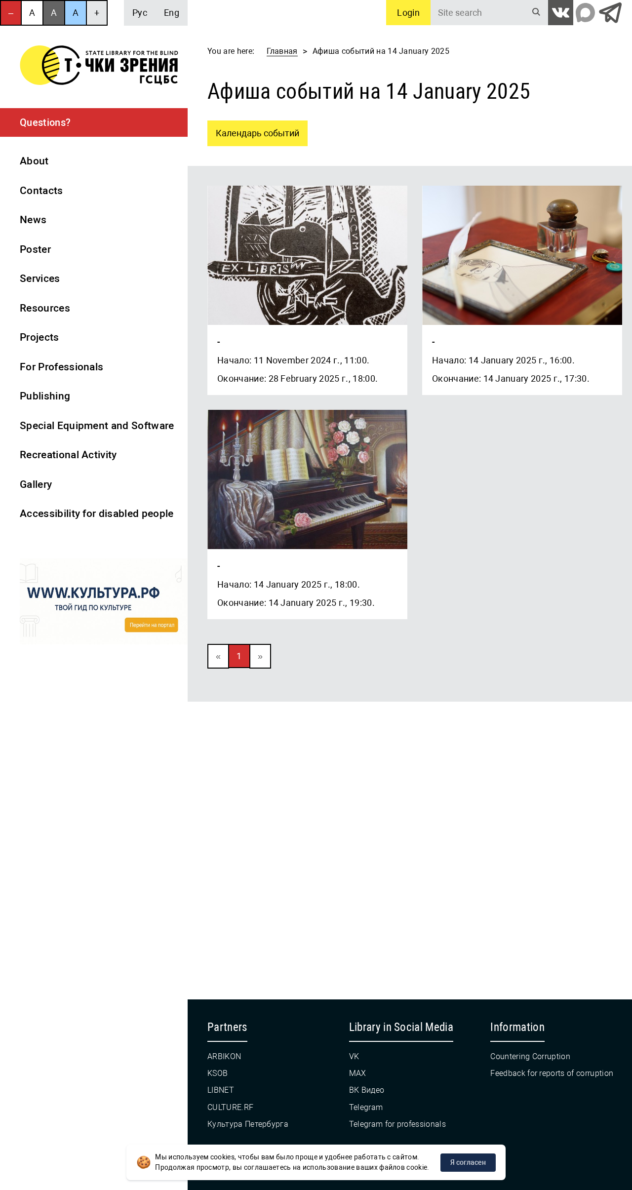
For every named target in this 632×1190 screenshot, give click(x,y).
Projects (39, 337)
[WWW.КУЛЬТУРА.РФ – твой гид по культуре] (104, 603)
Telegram (366, 1107)
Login (408, 12)
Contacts (41, 191)
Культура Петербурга (247, 1124)
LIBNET (220, 1090)
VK (354, 1056)
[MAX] (585, 12)
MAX (357, 1073)
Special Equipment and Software (97, 426)
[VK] (560, 12)
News (33, 220)
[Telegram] (610, 12)
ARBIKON (224, 1056)
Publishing (45, 396)
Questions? (45, 122)
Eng (171, 12)
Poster (35, 249)
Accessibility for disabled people (97, 513)
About (34, 161)
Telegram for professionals (397, 1124)
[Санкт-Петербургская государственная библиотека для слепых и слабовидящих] (99, 66)
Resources (45, 308)
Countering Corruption (530, 1056)
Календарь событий (253, 129)
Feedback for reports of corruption (551, 1073)
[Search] (536, 12)
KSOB (217, 1073)
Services (40, 278)
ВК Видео (367, 1090)
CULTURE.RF (230, 1107)
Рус (139, 12)
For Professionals (61, 367)
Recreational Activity (68, 455)
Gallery (36, 484)
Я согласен (468, 1162)
